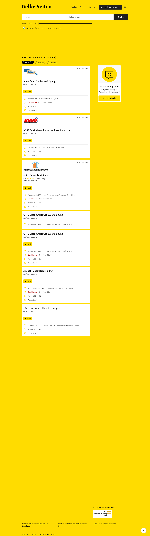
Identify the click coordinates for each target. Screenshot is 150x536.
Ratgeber (92, 7)
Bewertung (40, 62)
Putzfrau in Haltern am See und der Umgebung (35, 525)
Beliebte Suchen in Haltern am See (106, 524)
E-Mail (28, 92)
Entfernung (52, 62)
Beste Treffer (28, 62)
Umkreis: (27, 23)
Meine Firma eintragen (110, 7)
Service (83, 7)
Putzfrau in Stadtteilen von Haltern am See (72, 525)
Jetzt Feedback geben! (109, 98)
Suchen (74, 7)
